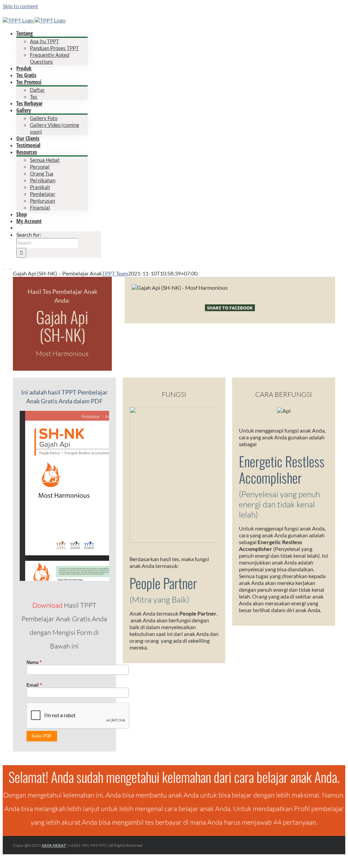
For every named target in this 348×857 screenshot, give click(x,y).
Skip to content (20, 6)
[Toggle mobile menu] (5, 267)
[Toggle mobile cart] (10, 267)
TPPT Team (115, 273)
